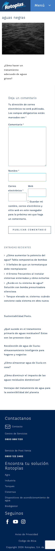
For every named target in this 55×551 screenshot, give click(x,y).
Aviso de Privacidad (26, 534)
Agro (7, 475)
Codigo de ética (27, 541)
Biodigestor (11, 506)
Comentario (16, 125)
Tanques (10, 486)
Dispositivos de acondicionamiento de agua (27, 499)
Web (30, 186)
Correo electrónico (15, 188)
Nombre (13, 171)
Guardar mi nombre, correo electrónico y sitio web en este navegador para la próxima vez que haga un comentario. (25, 210)
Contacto (17, 427)
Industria (10, 481)
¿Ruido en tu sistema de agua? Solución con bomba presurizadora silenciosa (24, 287)
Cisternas (10, 492)
